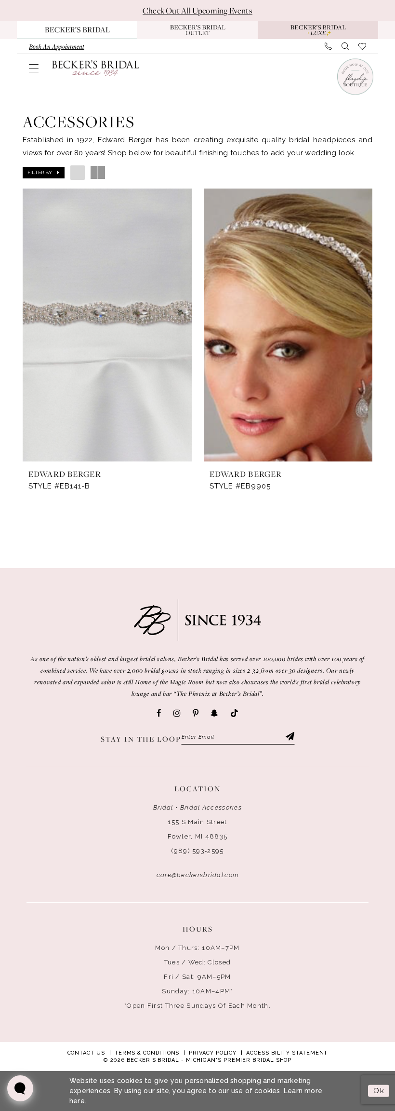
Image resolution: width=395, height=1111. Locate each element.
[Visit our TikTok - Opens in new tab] (234, 713)
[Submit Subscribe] (289, 737)
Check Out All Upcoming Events (197, 10)
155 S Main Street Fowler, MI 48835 (198, 829)
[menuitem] (56, 46)
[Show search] (345, 46)
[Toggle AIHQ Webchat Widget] (20, 1088)
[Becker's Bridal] (95, 67)
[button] (33, 68)
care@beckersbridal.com (198, 875)
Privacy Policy (213, 1053)
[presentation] (107, 325)
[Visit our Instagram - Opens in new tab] (177, 713)
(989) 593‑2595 (197, 850)
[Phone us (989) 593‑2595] (328, 46)
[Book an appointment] (354, 76)
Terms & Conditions (147, 1053)
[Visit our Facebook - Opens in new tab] (159, 713)
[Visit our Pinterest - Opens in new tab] (195, 713)
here (77, 1101)
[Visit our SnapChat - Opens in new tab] (214, 713)
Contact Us (86, 1053)
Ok (378, 1090)
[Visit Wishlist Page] (362, 46)
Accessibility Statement (287, 1053)
